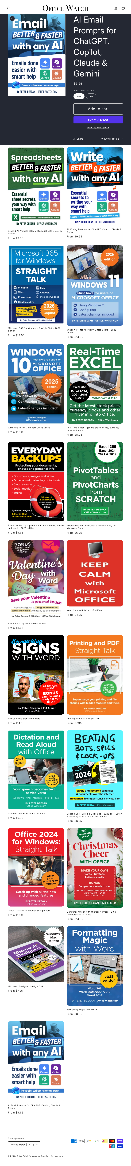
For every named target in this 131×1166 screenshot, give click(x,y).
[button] (8, 8)
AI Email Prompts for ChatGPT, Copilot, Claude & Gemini (34, 1106)
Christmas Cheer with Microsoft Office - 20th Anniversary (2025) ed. (91, 913)
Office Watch (22, 1156)
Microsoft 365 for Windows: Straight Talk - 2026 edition (34, 329)
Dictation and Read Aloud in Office (26, 813)
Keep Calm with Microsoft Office (84, 610)
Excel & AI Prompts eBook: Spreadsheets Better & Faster (35, 232)
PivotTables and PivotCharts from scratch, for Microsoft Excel (91, 527)
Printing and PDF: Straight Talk (83, 718)
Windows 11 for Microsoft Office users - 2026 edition (91, 331)
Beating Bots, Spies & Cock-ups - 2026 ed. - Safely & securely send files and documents (95, 815)
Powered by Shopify (38, 1156)
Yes (79, 96)
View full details (110, 138)
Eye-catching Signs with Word (24, 718)
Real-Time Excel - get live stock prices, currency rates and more (93, 429)
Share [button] (80, 138)
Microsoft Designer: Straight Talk (25, 986)
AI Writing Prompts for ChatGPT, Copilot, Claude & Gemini (94, 230)
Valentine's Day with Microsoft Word (27, 623)
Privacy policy (57, 1156)
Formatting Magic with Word (82, 1009)
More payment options (98, 127)
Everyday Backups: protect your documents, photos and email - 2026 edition (36, 526)
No (91, 96)
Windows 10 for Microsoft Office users (29, 427)
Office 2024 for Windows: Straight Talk (29, 910)
